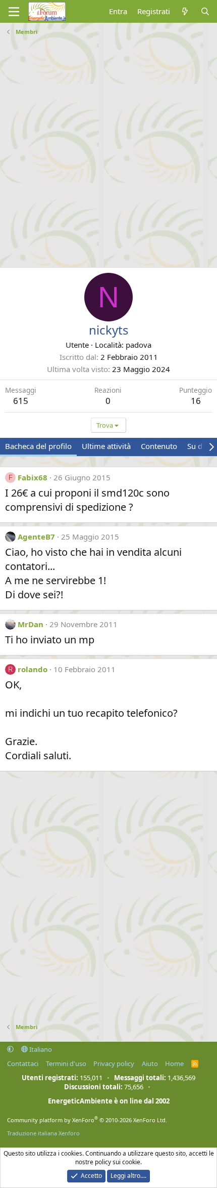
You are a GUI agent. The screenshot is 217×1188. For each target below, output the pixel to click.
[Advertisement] (108, 148)
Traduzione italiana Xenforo (43, 1133)
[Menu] (14, 12)
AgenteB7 (36, 536)
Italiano (40, 1049)
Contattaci (22, 1063)
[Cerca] (205, 11)
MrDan (30, 624)
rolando (32, 669)
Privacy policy (113, 1063)
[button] (10, 1049)
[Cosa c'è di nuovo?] (185, 11)
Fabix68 (32, 477)
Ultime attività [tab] (106, 446)
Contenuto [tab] (159, 446)
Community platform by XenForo (87, 1120)
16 (196, 400)
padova (138, 345)
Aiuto (150, 1063)
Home (174, 1063)
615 (20, 400)
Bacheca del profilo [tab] (38, 446)
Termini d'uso (66, 1063)
